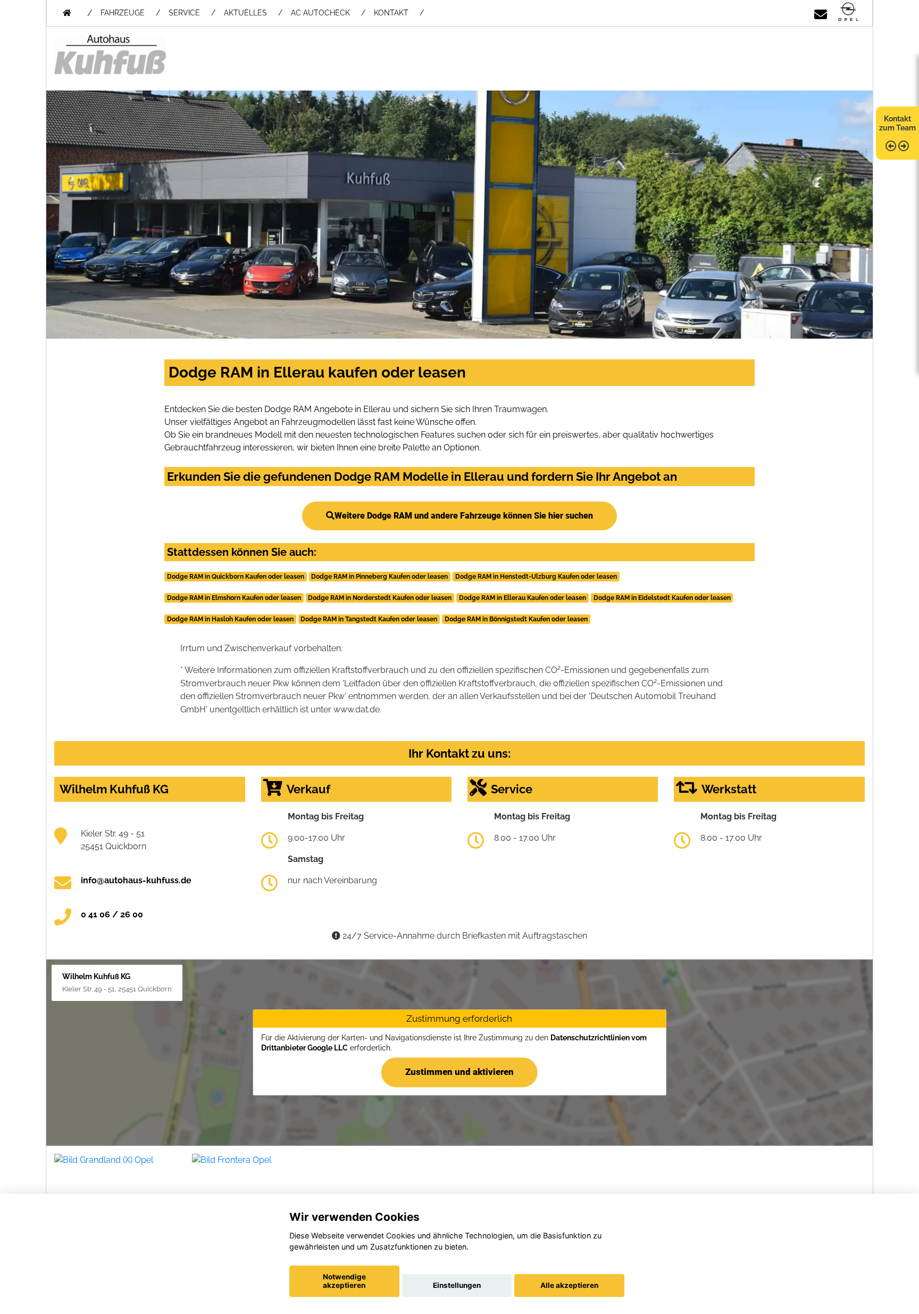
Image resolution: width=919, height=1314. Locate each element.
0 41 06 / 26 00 (112, 914)
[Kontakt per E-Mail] (820, 12)
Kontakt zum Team (897, 123)
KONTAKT (391, 13)
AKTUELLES (245, 13)
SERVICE (184, 13)
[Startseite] (848, 12)
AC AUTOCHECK (320, 13)
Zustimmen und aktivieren (459, 1071)
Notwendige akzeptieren (344, 1281)
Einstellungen (457, 1285)
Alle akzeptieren (569, 1285)
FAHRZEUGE (123, 13)
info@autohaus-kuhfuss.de (136, 880)
